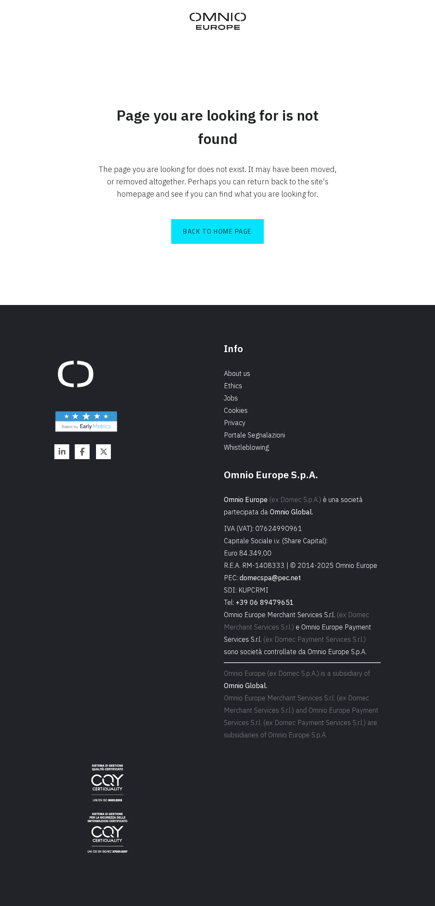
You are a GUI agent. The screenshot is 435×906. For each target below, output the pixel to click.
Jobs (231, 398)
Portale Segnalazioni (254, 435)
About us (237, 373)
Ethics (233, 385)
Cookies (236, 410)
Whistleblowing (246, 447)
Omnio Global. (291, 512)
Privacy (235, 422)
